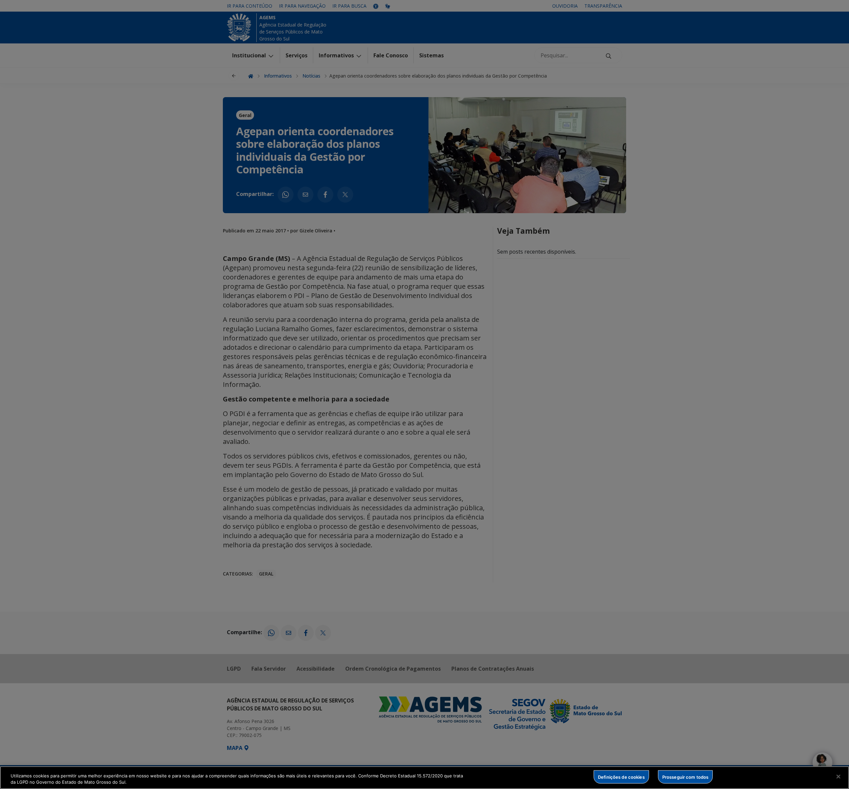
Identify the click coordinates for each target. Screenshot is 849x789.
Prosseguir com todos (685, 776)
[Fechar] (838, 776)
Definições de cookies (621, 776)
